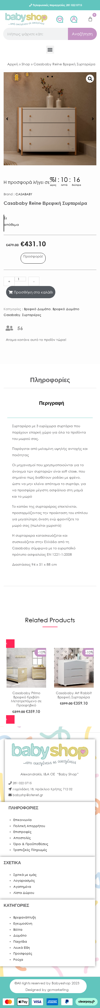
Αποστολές (22, 838)
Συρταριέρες (31, 315)
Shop (26, 64)
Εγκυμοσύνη (22, 923)
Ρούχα (18, 960)
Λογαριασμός (24, 881)
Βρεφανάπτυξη (24, 917)
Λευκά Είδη (21, 948)
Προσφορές (22, 953)
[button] (50, 50)
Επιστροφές (22, 832)
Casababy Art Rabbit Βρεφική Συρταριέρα (74, 695)
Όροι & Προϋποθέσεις (30, 844)
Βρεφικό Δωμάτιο (37, 309)
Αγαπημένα (22, 887)
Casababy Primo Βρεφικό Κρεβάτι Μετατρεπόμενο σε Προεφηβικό (26, 699)
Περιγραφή (51, 403)
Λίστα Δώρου (23, 893)
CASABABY (24, 194)
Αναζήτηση (82, 33)
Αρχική (12, 64)
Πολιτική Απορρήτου (29, 826)
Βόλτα (17, 930)
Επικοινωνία (22, 820)
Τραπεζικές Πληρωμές (30, 850)
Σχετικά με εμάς (25, 875)
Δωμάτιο (20, 935)
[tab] (51, 403)
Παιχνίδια (20, 941)
